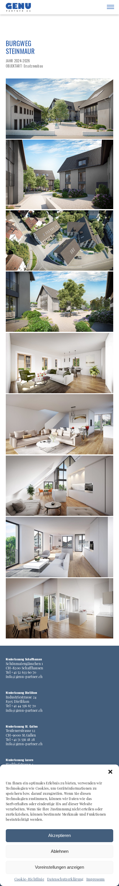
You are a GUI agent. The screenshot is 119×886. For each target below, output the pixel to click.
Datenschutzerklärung (65, 879)
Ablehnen (59, 851)
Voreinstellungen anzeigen (59, 867)
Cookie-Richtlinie (29, 879)
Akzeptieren (59, 835)
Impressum (95, 879)
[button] (110, 772)
